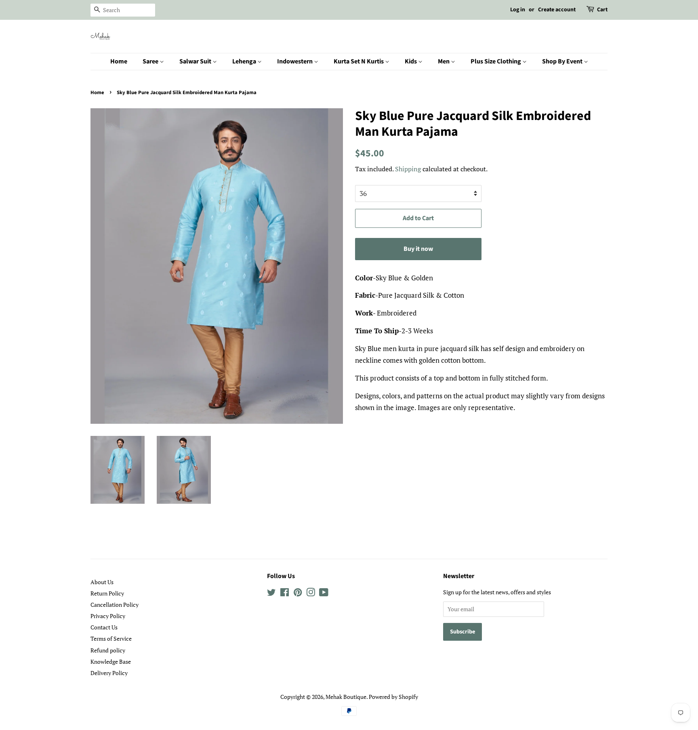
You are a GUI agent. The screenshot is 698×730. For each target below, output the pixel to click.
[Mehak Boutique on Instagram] (310, 593)
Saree (151, 61)
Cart (602, 10)
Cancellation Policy (114, 604)
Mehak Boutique (346, 697)
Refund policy (107, 650)
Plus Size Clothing (496, 61)
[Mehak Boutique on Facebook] (284, 593)
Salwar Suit (195, 61)
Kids (411, 61)
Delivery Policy (109, 673)
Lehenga (244, 61)
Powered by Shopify (393, 697)
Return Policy (107, 593)
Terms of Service (111, 638)
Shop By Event (563, 61)
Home (118, 61)
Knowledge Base (110, 661)
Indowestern (295, 61)
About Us (102, 582)
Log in (517, 10)
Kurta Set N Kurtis (359, 61)
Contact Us (104, 627)
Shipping (408, 168)
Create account (557, 10)
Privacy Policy (107, 616)
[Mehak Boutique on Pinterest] (297, 593)
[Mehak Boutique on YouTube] (323, 593)
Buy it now (418, 248)
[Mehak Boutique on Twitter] (271, 593)
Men (444, 61)
